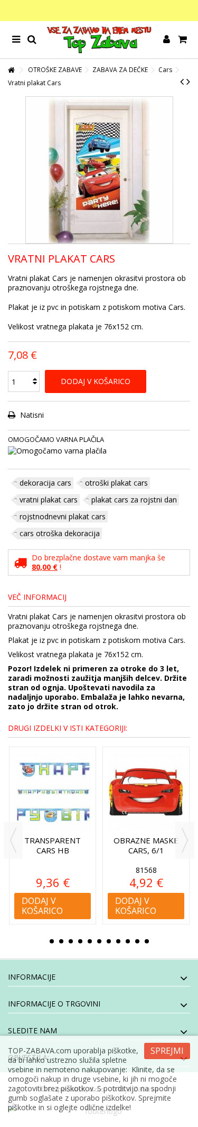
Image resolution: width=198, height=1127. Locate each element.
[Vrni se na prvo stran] (11, 70)
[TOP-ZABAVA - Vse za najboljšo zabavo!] (99, 39)
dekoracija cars (45, 483)
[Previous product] (182, 81)
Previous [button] (13, 840)
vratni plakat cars (49, 500)
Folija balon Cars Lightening (151, 845)
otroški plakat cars (116, 483)
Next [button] (184, 840)
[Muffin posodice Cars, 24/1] (58, 792)
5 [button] (90, 941)
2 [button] (61, 941)
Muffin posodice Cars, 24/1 (58, 845)
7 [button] (109, 941)
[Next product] (188, 81)
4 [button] (80, 941)
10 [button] (137, 941)
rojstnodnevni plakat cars (63, 516)
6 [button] (99, 941)
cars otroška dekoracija (60, 533)
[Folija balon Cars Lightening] (152, 792)
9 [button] (128, 941)
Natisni (31, 415)
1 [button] (52, 941)
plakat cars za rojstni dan (134, 500)
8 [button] (118, 941)
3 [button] (71, 941)
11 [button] (147, 941)
